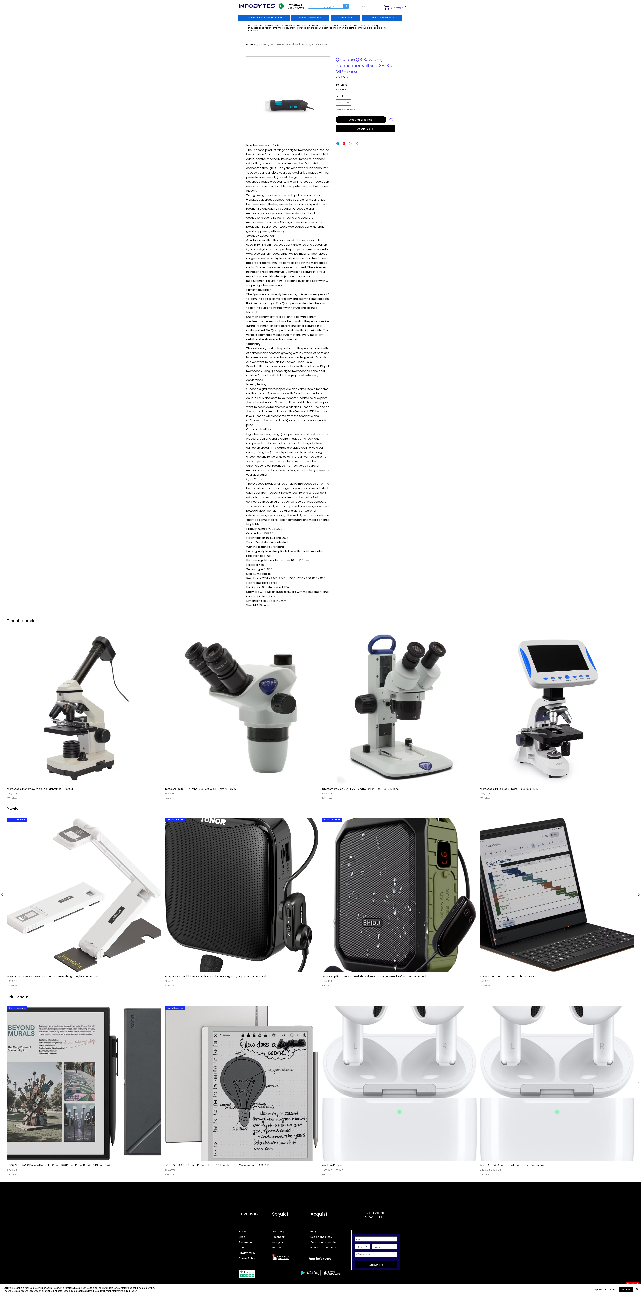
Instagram (278, 1242)
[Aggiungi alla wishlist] (391, 119)
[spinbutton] (343, 102)
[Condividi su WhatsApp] (350, 142)
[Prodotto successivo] (639, 707)
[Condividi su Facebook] (338, 142)
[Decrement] (338, 102)
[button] (390, 7)
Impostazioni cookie (604, 1289)
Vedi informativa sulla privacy (121, 1290)
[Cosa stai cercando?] (346, 6)
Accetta (626, 1289)
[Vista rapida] (84, 707)
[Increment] (348, 102)
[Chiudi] (637, 1289)
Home (249, 44)
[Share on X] (357, 142)
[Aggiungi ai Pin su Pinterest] (344, 142)
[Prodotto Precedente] (2, 707)
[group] (320, 715)
